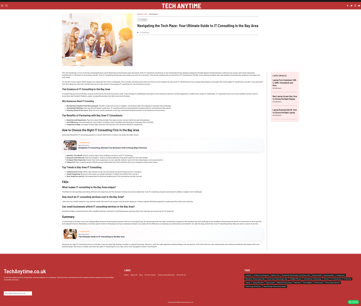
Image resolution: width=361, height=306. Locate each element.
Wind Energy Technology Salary (274, 286)
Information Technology (312, 279)
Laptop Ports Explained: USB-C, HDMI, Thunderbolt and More (285, 83)
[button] (6, 5)
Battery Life (275, 275)
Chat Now (355, 302)
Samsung (297, 283)
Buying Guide (317, 275)
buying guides (329, 275)
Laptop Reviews (258, 283)
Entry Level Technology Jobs (277, 279)
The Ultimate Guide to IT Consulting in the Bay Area (101, 237)
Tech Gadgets (307, 283)
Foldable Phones (295, 279)
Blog (141, 275)
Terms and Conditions (166, 275)
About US (133, 275)
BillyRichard (153, 14)
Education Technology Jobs (255, 279)
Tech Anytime (181, 5)
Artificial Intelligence (261, 275)
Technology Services (332, 283)
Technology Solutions (253, 286)
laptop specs (270, 283)
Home (126, 275)
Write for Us (181, 275)
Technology (318, 283)
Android (248, 275)
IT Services (347, 279)
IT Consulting (142, 20)
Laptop (247, 283)
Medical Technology (284, 283)
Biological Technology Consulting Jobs (296, 275)
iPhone (326, 279)
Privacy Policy (150, 275)
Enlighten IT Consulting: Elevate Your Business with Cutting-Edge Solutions (112, 148)
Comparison (340, 275)
